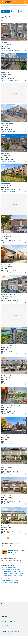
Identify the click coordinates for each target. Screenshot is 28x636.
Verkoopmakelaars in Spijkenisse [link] (9, 582)
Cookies (17, 631)
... (16, 538)
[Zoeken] (18, 7)
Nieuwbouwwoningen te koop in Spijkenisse (12, 571)
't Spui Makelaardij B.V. (6, 444)
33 (19, 538)
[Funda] (8, 2)
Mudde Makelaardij (6, 273)
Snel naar (3, 604)
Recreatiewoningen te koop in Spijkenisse (11, 575)
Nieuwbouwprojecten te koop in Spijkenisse (12, 573)
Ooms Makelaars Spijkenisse (8, 191)
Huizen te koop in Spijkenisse (8, 567)
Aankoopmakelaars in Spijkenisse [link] (9, 580)
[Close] (8, 7)
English (6, 625)
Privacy (3, 631)
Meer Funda (4, 616)
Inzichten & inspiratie (6, 608)
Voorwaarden (9, 631)
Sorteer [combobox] (25, 20)
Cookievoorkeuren (6, 633)
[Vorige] (5, 538)
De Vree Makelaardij (6, 242)
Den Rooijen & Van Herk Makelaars (10, 50)
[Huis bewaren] (25, 42)
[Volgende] (22, 538)
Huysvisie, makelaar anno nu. (8, 131)
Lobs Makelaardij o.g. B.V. (7, 414)
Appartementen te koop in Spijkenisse (10, 569)
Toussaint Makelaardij (6, 534)
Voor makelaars (5, 612)
